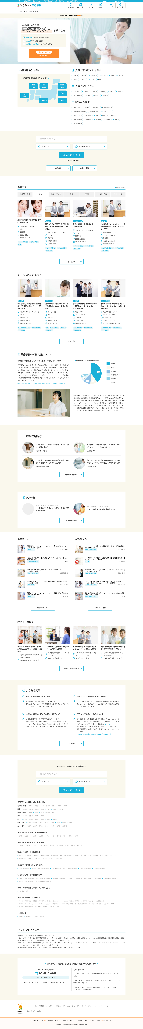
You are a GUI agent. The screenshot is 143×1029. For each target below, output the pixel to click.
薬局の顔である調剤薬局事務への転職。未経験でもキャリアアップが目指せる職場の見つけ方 (103, 461)
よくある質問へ (71, 743)
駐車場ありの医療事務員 (75, 878)
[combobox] (72, 139)
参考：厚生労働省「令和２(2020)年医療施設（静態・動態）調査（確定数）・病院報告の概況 (42, 383)
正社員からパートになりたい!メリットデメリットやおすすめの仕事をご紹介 (105, 570)
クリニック (49, 301)
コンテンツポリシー (100, 1006)
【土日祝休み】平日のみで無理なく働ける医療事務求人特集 (52, 509)
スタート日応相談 (23, 242)
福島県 (65, 806)
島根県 (29, 822)
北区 (26, 235)
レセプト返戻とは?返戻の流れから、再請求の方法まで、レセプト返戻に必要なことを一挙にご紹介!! (104, 582)
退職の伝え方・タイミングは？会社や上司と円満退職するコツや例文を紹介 (47, 594)
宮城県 (48, 806)
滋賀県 (25, 819)
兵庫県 (50, 320)
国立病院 (48, 221)
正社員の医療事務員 (24, 868)
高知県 (70, 822)
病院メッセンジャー (108, 115)
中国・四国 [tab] (102, 194)
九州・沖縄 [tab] (118, 194)
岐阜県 (25, 816)
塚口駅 (50, 323)
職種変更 (123, 1)
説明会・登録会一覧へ (71, 668)
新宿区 (76, 79)
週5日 (19, 244)
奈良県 (48, 819)
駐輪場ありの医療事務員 (110, 878)
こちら (107, 724)
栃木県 (31, 809)
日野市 (82, 239)
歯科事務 (98, 119)
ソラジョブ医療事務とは (40, 1006)
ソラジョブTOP (22, 11)
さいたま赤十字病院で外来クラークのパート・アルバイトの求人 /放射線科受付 (113, 306)
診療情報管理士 (95, 111)
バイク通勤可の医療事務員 (43, 878)
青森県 (36, 806)
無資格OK (63, 327)
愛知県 (37, 816)
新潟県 (30, 812)
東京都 (22, 235)
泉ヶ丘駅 (78, 323)
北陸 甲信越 (44, 86)
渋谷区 (84, 75)
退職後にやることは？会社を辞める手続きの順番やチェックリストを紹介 (47, 582)
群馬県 (37, 809)
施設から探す (84, 168)
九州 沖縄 (25, 96)
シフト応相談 (104, 250)
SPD (97, 115)
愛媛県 (64, 822)
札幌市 (76, 75)
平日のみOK (49, 250)
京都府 (31, 819)
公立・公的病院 (105, 301)
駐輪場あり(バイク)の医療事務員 (92, 878)
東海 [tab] (71, 194)
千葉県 (50, 241)
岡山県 (35, 822)
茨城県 (25, 809)
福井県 (42, 812)
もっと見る (71, 262)
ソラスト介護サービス (52, 1020)
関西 (43, 100)
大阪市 (84, 79)
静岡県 (31, 816)
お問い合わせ (66, 1006)
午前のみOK (49, 330)
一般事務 (108, 119)
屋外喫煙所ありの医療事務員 (43, 881)
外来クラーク (108, 111)
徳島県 (52, 822)
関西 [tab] (87, 194)
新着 (47, 327)
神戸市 (113, 75)
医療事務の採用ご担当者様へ (34, 1011)
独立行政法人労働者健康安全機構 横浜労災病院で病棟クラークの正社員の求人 (29, 306)
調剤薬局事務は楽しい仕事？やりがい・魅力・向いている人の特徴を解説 (47, 570)
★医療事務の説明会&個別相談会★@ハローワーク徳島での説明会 (84, 648)
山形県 (59, 806)
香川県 (58, 822)
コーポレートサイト (37, 1020)
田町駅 (111, 91)
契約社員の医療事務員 (99, 868)
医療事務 (95, 107)
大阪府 (77, 320)
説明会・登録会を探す (41, 916)
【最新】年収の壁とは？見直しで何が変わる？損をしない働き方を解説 (47, 558)
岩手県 (42, 806)
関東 (62, 93)
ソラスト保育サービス (67, 1020)
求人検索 (58, 168)
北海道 (30, 806)
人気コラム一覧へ (100, 608)
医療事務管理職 (107, 107)
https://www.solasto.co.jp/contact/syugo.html (94, 734)
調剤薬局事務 (78, 119)
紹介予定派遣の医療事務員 (70, 868)
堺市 (81, 320)
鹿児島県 (64, 826)
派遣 (21, 229)
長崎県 (41, 826)
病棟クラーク (78, 115)
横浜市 (121, 75)
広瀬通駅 (76, 91)
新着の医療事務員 (23, 891)
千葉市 (92, 79)
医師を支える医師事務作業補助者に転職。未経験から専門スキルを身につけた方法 (52, 461)
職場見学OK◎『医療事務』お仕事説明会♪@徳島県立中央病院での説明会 (30, 649)
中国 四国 (33, 86)
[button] (46, 697)
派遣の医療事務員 (56, 868)
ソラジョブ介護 (96, 1020)
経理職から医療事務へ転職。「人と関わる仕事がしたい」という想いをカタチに (103, 446)
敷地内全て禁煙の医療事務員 (26, 881)
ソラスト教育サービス (82, 1020)
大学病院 (76, 301)
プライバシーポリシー (87, 1006)
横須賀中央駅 (78, 95)
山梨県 (48, 812)
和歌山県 (55, 819)
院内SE (117, 119)
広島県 (41, 822)
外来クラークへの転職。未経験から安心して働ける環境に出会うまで (52, 446)
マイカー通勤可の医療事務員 (26, 878)
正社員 (50, 235)
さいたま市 (93, 75)
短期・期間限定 (54, 327)
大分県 (52, 826)
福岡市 (100, 79)
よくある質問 (106, 1)
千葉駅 (95, 91)
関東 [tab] (40, 194)
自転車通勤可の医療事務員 (60, 878)
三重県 (42, 816)
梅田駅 (96, 95)
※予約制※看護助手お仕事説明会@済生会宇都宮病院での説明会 (113, 648)
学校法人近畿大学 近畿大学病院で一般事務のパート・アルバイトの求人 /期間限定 (85, 306)
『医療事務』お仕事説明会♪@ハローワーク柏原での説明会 (57, 648)
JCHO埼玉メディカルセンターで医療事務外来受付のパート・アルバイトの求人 (113, 226)
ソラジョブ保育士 (108, 1020)
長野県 (54, 812)
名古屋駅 (105, 95)
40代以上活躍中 (34, 242)
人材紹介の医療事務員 (85, 868)
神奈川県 (22, 320)
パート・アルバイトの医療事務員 (40, 868)
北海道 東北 (62, 86)
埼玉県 (105, 241)
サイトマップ (110, 1006)
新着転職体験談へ (71, 475)
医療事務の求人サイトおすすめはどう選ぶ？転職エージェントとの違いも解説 (47, 547)
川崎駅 (119, 91)
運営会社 (58, 1006)
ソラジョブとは (115, 1)
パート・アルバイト (109, 235)
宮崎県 (58, 826)
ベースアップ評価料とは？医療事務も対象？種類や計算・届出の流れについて (105, 547)
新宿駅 (103, 91)
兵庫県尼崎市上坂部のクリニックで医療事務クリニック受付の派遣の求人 (57, 306)
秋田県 (54, 806)
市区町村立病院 (78, 221)
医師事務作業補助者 (80, 111)
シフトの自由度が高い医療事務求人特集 (101, 509)
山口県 (46, 822)
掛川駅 (88, 95)
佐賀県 (35, 826)
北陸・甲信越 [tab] (56, 194)
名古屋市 (103, 75)
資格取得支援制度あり (107, 248)
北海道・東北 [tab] (25, 194)
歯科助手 (88, 119)
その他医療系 (78, 123)
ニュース (29, 1006)
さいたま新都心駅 (108, 323)
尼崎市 (55, 320)
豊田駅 (77, 242)
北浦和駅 (86, 91)
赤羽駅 (22, 237)
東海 (62, 100)
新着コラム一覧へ (43, 608)
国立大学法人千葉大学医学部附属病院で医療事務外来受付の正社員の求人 (57, 226)
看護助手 (88, 115)
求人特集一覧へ (71, 520)
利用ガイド (51, 1006)
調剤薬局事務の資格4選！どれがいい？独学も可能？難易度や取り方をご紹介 (105, 594)
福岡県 (29, 826)
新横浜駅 (22, 323)
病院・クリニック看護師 (81, 107)
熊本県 (46, 826)
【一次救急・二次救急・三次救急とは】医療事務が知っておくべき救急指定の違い (105, 558)
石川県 (36, 812)
